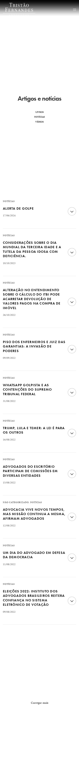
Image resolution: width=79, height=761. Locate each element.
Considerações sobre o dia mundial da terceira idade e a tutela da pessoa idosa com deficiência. (32, 249)
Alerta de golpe (18, 208)
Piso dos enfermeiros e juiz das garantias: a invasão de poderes (34, 346)
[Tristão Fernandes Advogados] (19, 9)
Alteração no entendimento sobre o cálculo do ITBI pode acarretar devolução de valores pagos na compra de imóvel (32, 299)
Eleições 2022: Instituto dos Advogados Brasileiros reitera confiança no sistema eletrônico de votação (34, 598)
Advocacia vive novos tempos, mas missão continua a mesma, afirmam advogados (34, 514)
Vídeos (39, 121)
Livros (39, 112)
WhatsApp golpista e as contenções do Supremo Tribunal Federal (27, 389)
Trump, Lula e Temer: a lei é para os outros (34, 430)
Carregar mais (39, 703)
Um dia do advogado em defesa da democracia (34, 554)
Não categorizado (16, 502)
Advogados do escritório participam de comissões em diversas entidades (30, 471)
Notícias (39, 116)
